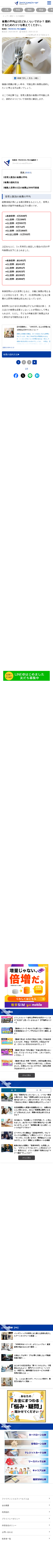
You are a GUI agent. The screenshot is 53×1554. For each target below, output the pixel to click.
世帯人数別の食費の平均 (15, 177)
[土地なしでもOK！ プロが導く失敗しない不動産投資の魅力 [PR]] (26, 1360)
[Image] (26, 676)
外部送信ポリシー (9, 1525)
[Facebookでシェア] (16, 375)
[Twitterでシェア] (23, 375)
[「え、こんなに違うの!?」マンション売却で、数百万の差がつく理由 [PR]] (26, 1385)
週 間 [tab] (13, 1090)
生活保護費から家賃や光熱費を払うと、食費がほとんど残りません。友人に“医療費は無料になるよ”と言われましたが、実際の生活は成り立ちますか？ (32, 1111)
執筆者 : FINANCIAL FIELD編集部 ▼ (25, 160)
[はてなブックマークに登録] (37, 375)
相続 (30, 10)
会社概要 (5, 1505)
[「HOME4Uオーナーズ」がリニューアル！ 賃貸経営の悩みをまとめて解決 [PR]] (26, 1350)
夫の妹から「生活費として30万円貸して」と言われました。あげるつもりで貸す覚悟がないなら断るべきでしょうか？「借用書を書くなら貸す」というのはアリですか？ (32, 1123)
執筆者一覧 (6, 1539)
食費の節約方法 (11, 182)
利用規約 (5, 1512)
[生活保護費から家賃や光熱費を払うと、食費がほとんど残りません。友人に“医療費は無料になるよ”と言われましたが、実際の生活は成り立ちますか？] (7, 1110)
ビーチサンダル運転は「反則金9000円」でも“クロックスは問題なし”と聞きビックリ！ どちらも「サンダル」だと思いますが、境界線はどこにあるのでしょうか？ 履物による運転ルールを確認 (32, 1136)
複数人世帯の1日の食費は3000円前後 (21, 188)
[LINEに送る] (30, 375)
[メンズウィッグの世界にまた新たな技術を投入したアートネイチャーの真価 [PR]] (26, 1339)
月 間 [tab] (38, 1090)
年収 (18, 10)
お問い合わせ (7, 1532)
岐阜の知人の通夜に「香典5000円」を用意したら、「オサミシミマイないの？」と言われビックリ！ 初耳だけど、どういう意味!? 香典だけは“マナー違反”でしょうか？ (32, 1149)
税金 (41, 10)
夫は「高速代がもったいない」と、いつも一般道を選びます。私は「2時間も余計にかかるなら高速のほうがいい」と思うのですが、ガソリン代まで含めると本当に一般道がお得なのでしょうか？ (32, 1098)
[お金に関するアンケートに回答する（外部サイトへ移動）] (26, 1406)
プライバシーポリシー (11, 1519)
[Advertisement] (26, 129)
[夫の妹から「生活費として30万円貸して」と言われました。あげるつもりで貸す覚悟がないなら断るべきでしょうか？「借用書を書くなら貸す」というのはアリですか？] (7, 1123)
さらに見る (26, 1075)
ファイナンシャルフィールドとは (15, 1499)
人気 (6, 10)
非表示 (28, 172)
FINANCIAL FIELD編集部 (17, 29)
